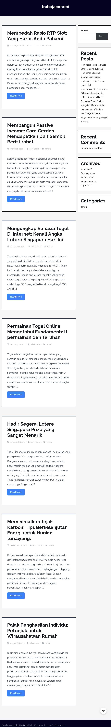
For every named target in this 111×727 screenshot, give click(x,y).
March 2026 (86, 169)
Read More (16, 95)
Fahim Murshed (58, 725)
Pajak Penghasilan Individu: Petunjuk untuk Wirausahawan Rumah (37, 630)
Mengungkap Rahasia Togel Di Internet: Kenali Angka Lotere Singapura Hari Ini (38, 234)
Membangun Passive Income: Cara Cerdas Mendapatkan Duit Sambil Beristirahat (36, 133)
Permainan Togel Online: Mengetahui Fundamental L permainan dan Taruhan (38, 331)
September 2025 (88, 181)
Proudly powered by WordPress (15, 725)
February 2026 (88, 173)
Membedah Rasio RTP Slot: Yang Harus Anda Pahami (37, 35)
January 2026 (87, 177)
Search (84, 31)
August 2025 (86, 185)
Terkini (48, 45)
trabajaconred (55, 6)
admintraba (34, 45)
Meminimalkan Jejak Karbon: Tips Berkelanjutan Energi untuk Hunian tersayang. (37, 530)
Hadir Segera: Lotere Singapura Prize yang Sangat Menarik (30, 429)
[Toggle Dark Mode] (103, 710)
